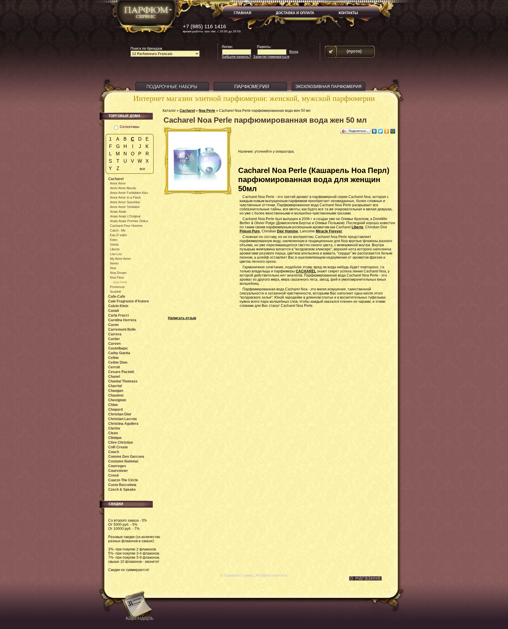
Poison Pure (250, 231)
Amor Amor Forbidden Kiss (129, 192)
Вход (293, 52)
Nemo (114, 263)
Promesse (117, 287)
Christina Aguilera (123, 424)
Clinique (115, 438)
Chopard (115, 409)
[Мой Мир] (393, 131)
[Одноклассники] (387, 131)
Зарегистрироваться (271, 57)
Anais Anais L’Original (125, 216)
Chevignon (117, 400)
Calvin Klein (118, 306)
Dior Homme (287, 231)
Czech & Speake (122, 489)
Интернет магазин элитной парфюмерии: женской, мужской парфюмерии (254, 98)
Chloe (113, 405)
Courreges (117, 466)
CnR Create (118, 447)
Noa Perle (207, 111)
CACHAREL (306, 271)
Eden (113, 240)
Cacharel (187, 111)
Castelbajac (118, 348)
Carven (114, 344)
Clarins (114, 428)
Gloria (114, 244)
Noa (113, 268)
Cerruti (114, 367)
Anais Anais (118, 211)
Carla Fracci (118, 315)
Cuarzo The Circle (123, 480)
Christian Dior (119, 414)
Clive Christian (120, 442)
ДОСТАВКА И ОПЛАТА (295, 13)
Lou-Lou (116, 254)
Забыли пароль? (236, 57)
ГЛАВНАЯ (242, 13)
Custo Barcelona (122, 485)
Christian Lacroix (122, 419)
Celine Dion (117, 362)
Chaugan (115, 391)
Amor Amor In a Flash (125, 197)
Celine (113, 358)
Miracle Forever (329, 231)
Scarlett (115, 291)
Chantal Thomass (123, 381)
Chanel (114, 377)
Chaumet (115, 395)
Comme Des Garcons (126, 457)
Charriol (115, 386)
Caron (113, 325)
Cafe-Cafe (116, 296)
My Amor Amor (120, 258)
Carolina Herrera (122, 320)
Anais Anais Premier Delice (129, 221)
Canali (113, 311)
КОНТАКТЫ (348, 13)
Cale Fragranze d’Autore (128, 301)
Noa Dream (118, 272)
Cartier (114, 339)
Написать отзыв (182, 318)
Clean (113, 433)
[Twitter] (380, 131)
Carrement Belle (122, 329)
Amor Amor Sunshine (125, 202)
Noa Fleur (117, 277)
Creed (113, 475)
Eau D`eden (118, 235)
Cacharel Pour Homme (126, 225)
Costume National (123, 461)
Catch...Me (118, 230)
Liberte (357, 227)
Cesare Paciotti (121, 372)
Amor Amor (118, 183)
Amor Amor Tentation (125, 207)
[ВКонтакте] (374, 131)
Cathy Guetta (119, 353)
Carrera (114, 334)
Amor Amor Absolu (123, 188)
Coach (113, 452)
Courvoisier (118, 471)
